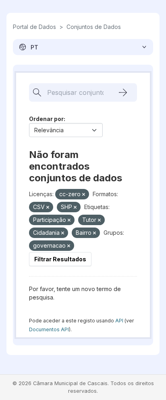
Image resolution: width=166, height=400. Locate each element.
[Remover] (83, 194)
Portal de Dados (34, 26)
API (119, 321)
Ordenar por (46, 118)
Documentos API (49, 329)
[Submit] (123, 92)
